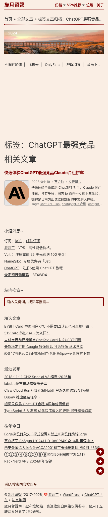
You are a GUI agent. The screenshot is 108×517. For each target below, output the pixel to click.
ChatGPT (11, 268)
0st (47, 261)
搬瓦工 (9, 247)
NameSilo (12, 261)
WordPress (71, 494)
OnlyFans (52, 64)
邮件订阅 (33, 241)
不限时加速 (13, 64)
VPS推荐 (74, 5)
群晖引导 (74, 64)
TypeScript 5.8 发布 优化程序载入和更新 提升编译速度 (48, 410)
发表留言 (74, 182)
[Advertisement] (54, 103)
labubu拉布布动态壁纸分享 (25, 383)
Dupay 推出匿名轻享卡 (22, 397)
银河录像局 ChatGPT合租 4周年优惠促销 (36, 404)
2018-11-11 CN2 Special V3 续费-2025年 (37, 377)
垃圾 (89, 5)
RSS (18, 241)
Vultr (8, 254)
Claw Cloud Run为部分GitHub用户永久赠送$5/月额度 (46, 390)
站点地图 (19, 500)
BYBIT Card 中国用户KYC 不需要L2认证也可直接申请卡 (48, 326)
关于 (100, 5)
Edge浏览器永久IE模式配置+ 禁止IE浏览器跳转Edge (45, 434)
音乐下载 (94, 64)
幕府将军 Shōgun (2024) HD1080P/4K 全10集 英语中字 (49, 441)
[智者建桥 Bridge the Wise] (54, 53)
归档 (58, 5)
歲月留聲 (14, 5)
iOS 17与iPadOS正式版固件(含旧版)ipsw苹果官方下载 (47, 353)
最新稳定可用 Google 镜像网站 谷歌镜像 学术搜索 (43, 346)
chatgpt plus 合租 (74, 204)
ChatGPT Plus (50, 204)
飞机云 (33, 64)
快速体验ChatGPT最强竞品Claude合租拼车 (44, 172)
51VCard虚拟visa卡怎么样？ (27, 333)
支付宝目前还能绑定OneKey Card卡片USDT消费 (42, 340)
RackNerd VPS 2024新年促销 (28, 461)
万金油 (59, 182)
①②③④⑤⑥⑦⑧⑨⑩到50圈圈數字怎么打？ (45, 454)
